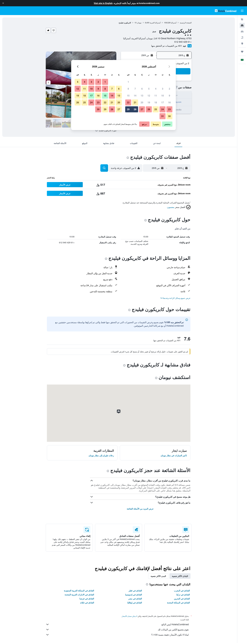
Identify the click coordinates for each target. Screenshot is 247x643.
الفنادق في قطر (135, 590)
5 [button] (149, 88)
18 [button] (155, 102)
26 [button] (149, 109)
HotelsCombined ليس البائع (175, 624)
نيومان (139, 22)
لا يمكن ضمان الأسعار (129, 616)
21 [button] (135, 102)
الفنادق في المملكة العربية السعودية (79, 590)
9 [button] (169, 95)
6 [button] (142, 88)
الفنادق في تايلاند (87, 602)
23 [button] (169, 109)
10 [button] (162, 95)
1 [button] (128, 81)
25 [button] (155, 109)
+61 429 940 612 (183, 41)
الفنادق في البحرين (182, 598)
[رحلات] (242, 52)
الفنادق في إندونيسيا (133, 594)
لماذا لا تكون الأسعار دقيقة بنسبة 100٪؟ (170, 634)
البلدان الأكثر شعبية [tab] (180, 576)
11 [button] (155, 95)
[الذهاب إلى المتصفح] (242, 43)
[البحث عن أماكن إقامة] (242, 25)
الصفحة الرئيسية (186, 22)
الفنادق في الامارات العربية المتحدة (79, 594)
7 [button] (135, 88)
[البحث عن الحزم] (242, 37)
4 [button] (155, 88)
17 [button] (162, 102)
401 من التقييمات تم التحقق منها (166, 45)
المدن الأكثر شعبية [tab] (158, 576)
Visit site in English (103, 3)
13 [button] (142, 95)
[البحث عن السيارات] (242, 31)
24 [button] (162, 109)
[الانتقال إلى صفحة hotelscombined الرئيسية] (225, 10)
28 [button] (135, 109)
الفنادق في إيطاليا (134, 602)
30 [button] (169, 116)
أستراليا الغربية (155, 22)
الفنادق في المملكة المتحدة (178, 602)
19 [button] (149, 102)
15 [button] (128, 95)
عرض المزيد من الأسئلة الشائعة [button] (140, 508)
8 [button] (128, 88)
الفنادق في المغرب (182, 590)
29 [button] (128, 109)
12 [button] (149, 95)
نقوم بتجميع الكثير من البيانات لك (173, 629)
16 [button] (169, 102)
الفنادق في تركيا (183, 594)
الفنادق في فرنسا (86, 598)
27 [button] (142, 109)
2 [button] (169, 88)
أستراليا (173, 22)
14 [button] (135, 95)
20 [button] (142, 102)
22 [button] (128, 102)
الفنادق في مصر (135, 598)
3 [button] (162, 88)
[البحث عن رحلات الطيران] (242, 19)
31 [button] (162, 116)
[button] (3, 3)
